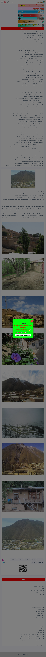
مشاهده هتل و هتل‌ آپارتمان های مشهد (23, 335)
